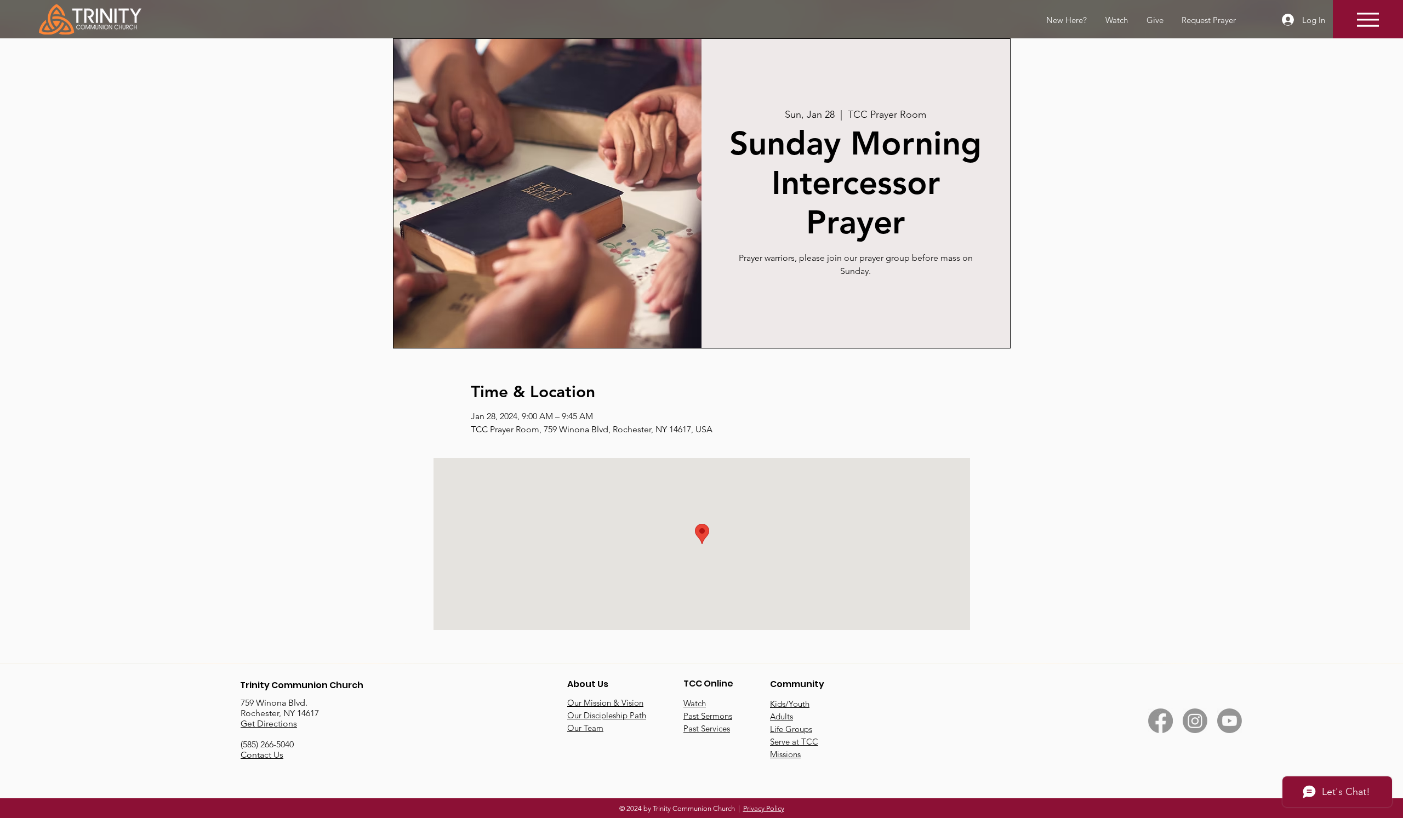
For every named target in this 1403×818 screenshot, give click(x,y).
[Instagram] (1195, 720)
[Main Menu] (1368, 19)
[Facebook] (1160, 720)
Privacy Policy (763, 808)
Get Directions (269, 723)
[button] (1208, 20)
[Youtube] (1229, 720)
